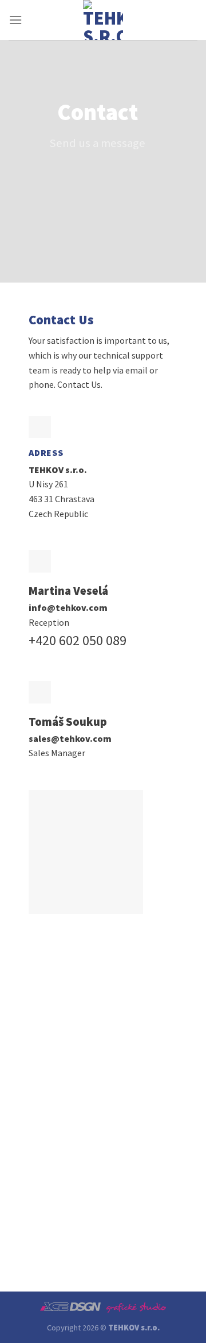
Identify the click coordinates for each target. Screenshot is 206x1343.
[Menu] (15, 20)
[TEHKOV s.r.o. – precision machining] (103, 20)
